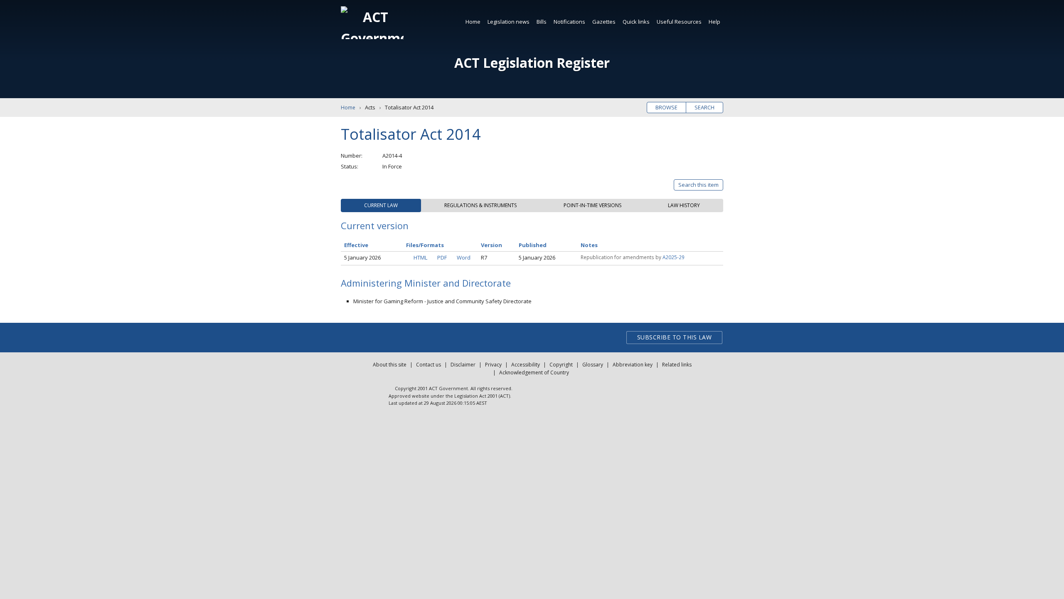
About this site (389, 364)
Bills (542, 21)
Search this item (698, 184)
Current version (375, 225)
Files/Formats (425, 245)
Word (463, 257)
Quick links (636, 21)
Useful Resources (679, 21)
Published (533, 245)
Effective (356, 245)
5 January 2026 (362, 257)
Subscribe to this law (674, 337)
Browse (666, 107)
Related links (677, 364)
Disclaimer (463, 364)
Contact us (428, 364)
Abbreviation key (633, 364)
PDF (442, 257)
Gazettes (604, 21)
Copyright (561, 364)
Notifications (569, 21)
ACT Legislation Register (532, 62)
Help (714, 21)
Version (491, 245)
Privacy (493, 364)
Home (473, 21)
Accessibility (525, 364)
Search (704, 107)
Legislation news (509, 21)
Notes (589, 245)
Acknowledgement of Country (534, 372)
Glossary (592, 364)
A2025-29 (674, 257)
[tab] (381, 205)
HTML (420, 257)
